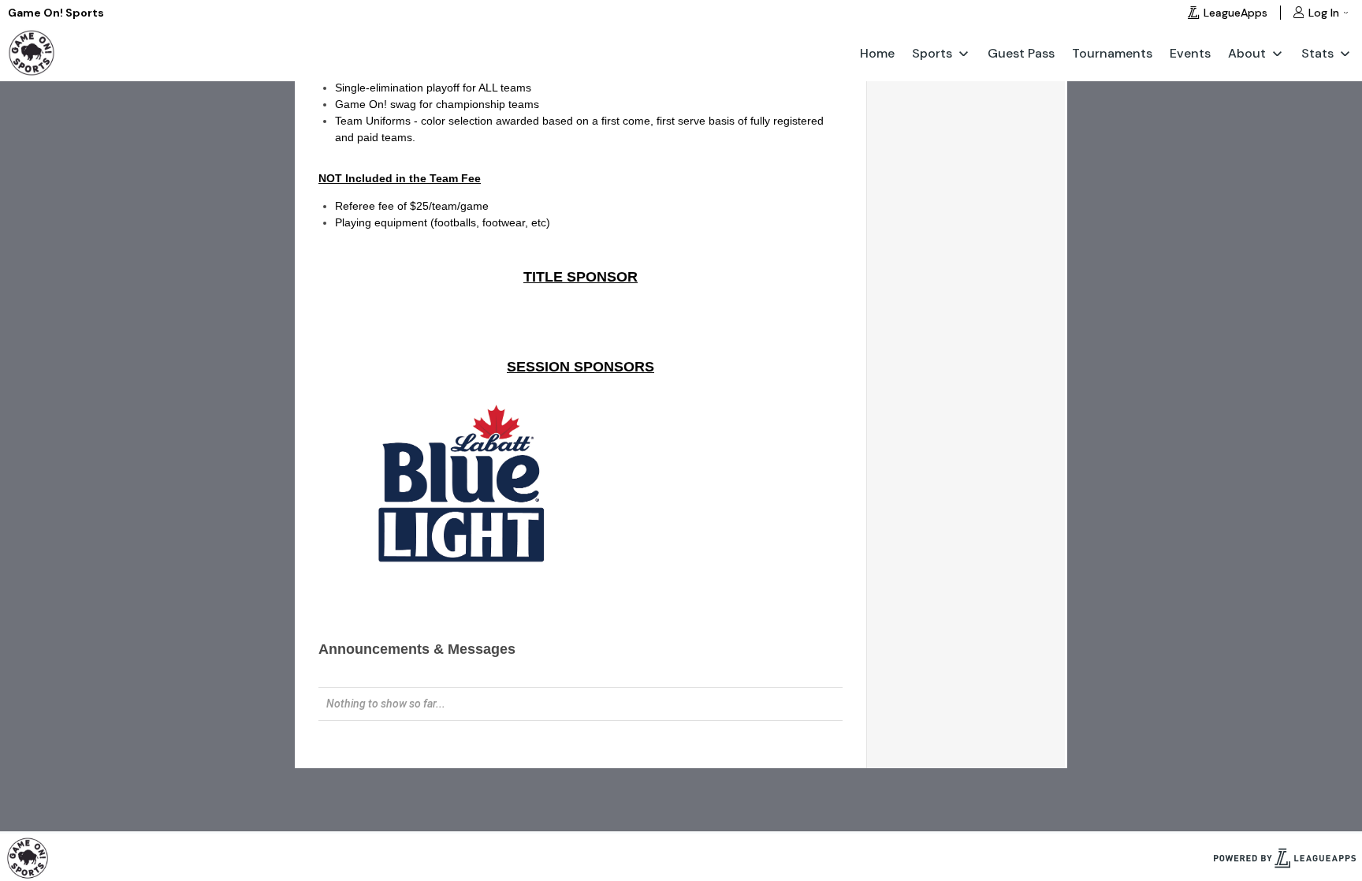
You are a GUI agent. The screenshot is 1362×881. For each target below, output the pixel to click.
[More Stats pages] (1345, 52)
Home (877, 53)
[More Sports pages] (964, 52)
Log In (1323, 13)
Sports (932, 53)
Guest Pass (1021, 53)
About (1247, 53)
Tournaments (1112, 53)
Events (1190, 53)
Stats (1317, 53)
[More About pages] (1277, 52)
